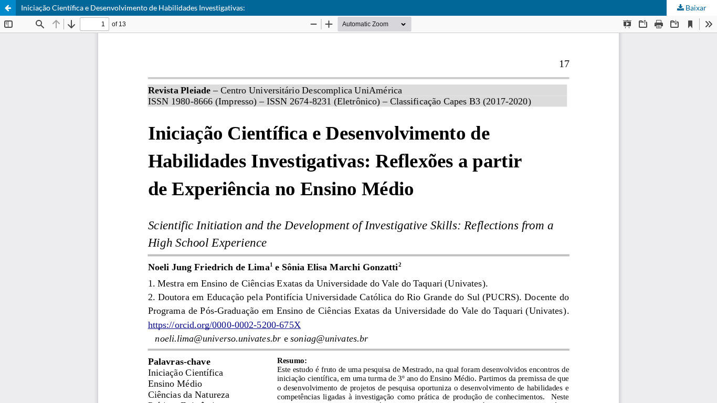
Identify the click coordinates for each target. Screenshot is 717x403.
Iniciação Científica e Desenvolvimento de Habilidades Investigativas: (133, 7)
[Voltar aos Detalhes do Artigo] (8, 8)
